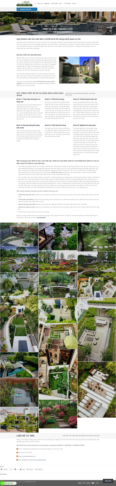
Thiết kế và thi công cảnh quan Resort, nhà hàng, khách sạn (80, 94)
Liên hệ (74, 3)
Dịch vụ (47, 3)
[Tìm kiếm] (35, 3)
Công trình (54, 3)
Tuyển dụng (67, 3)
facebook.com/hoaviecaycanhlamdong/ (34, 460)
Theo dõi (108, 481)
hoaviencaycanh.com (29, 456)
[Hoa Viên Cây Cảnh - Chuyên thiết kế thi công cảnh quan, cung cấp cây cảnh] (24, 3)
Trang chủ (40, 3)
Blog (60, 3)
